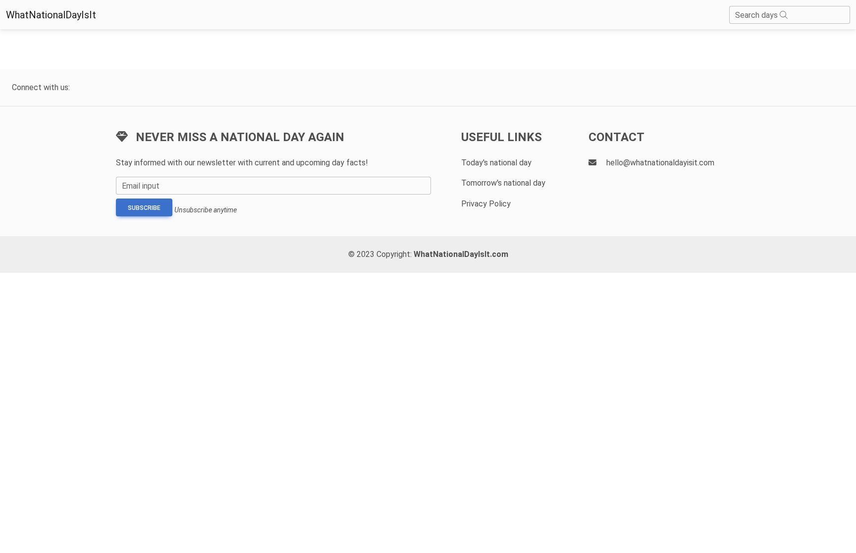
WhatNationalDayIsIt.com (461, 254)
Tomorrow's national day (503, 183)
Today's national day (496, 162)
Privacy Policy (486, 203)
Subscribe (144, 207)
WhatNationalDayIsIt (51, 15)
